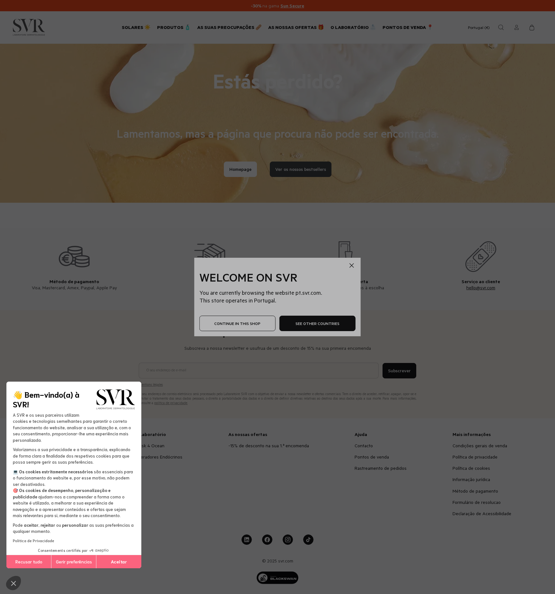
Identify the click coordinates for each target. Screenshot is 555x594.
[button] (13, 583)
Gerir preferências (74, 561)
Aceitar (119, 561)
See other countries (317, 323)
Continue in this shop (237, 323)
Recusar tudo (28, 561)
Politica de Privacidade (33, 540)
